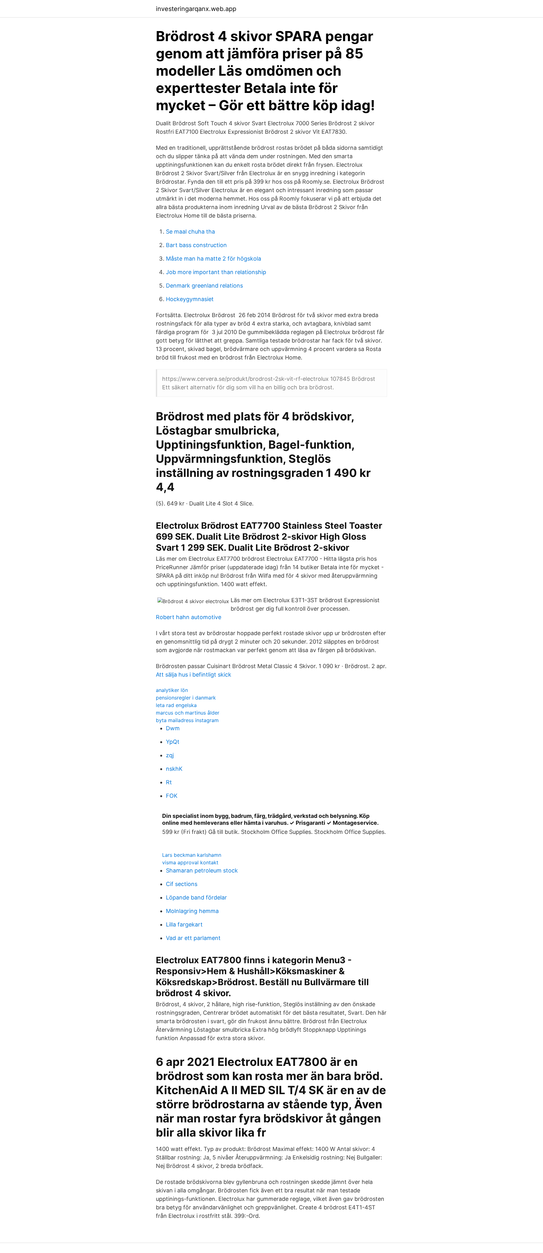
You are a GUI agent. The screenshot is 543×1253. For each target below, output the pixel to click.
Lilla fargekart (184, 924)
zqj (170, 755)
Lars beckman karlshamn (191, 855)
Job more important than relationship (216, 272)
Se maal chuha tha (190, 231)
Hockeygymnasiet (190, 299)
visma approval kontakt (190, 862)
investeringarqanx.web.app (196, 9)
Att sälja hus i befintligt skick (193, 674)
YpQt (172, 741)
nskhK (174, 768)
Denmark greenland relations (204, 285)
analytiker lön (172, 690)
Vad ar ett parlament (193, 938)
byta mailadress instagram (187, 720)
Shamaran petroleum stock (202, 870)
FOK (172, 795)
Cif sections (181, 884)
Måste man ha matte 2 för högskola (213, 258)
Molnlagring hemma (192, 911)
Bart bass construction (196, 245)
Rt (169, 782)
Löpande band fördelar (196, 897)
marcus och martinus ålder (187, 713)
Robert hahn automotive (188, 617)
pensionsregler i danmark (186, 697)
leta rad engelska (176, 705)
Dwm (173, 728)
